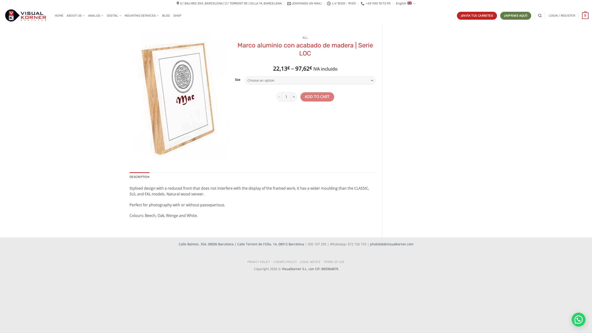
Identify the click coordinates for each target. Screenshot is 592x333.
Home (59, 15)
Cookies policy (285, 262)
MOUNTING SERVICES (140, 15)
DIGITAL (112, 15)
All (305, 37)
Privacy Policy (258, 262)
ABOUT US (74, 15)
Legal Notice (310, 262)
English (401, 3)
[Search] (540, 15)
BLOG (166, 15)
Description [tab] (139, 177)
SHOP (177, 15)
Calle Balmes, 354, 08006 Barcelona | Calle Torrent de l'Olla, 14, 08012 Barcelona (242, 244)
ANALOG (94, 15)
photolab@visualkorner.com (391, 244)
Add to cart (317, 96)
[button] (562, 16)
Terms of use (334, 262)
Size (237, 79)
